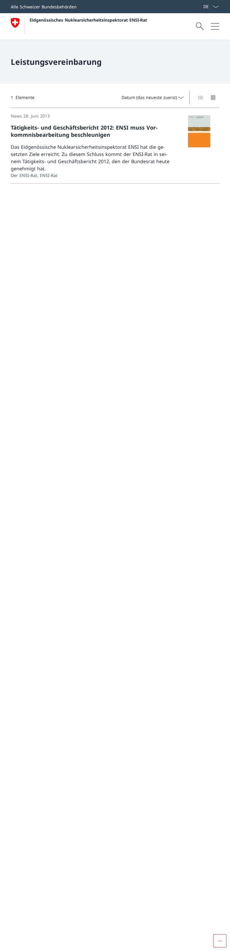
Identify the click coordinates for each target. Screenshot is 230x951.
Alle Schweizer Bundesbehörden (44, 7)
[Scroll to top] (219, 940)
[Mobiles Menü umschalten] (215, 26)
